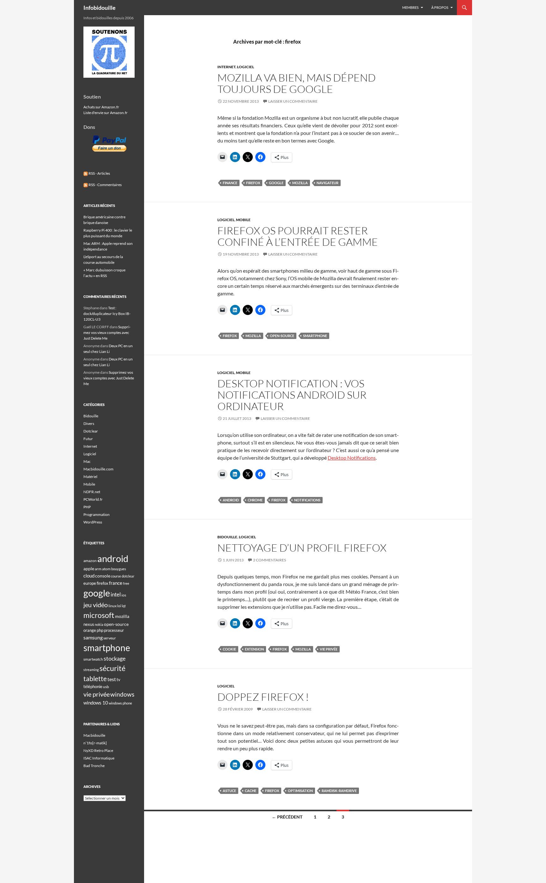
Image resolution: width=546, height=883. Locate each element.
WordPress (92, 522)
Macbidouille (94, 735)
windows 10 (95, 702)
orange (89, 630)
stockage (114, 658)
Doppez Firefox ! (263, 696)
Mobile (243, 219)
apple (88, 568)
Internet (226, 66)
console (102, 575)
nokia (99, 624)
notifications (307, 500)
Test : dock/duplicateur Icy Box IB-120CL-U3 (106, 313)
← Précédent (287, 816)
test (111, 679)
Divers (88, 423)
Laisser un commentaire (293, 101)
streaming (91, 670)
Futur (88, 438)
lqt (124, 606)
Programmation (96, 514)
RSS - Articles (99, 173)
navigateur (327, 183)
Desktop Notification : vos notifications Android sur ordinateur (292, 395)
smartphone (315, 336)
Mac (87, 461)
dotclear (128, 576)
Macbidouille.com (98, 469)
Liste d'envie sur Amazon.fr (105, 112)
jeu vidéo (95, 604)
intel (116, 594)
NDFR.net (91, 491)
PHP (87, 507)
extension (254, 649)
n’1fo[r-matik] (95, 743)
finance (230, 183)
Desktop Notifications (352, 458)
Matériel (90, 476)
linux (112, 605)
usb (106, 686)
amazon (90, 560)
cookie (229, 649)
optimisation (300, 791)
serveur (109, 638)
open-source (282, 336)
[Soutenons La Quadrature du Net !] (109, 51)
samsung (93, 637)
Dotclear (90, 431)
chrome (255, 500)
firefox (253, 183)
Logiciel (245, 66)
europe (89, 583)
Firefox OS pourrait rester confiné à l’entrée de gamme (297, 236)
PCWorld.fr (93, 499)
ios (123, 595)
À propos (439, 7)
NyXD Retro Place (98, 750)
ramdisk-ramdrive (339, 791)
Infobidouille (99, 7)
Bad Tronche (94, 765)
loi (119, 606)
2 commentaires (269, 560)
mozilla (300, 183)
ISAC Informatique (98, 758)
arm (98, 568)
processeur (114, 630)
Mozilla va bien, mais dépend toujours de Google (296, 83)
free (126, 583)
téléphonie (92, 686)
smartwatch (93, 659)
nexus (88, 624)
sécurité (112, 668)
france (115, 583)
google (276, 183)
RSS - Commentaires (105, 184)
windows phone (120, 703)
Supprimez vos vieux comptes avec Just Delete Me (106, 332)
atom (106, 568)
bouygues (118, 569)
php (100, 630)
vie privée (328, 649)
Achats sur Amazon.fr (101, 107)
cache (250, 791)
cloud (88, 575)
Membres (410, 7)
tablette (95, 678)
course (116, 576)
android (231, 500)
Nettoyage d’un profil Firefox (301, 547)
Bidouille (227, 537)
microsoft (98, 615)
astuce (229, 791)
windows (122, 694)
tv (118, 679)
